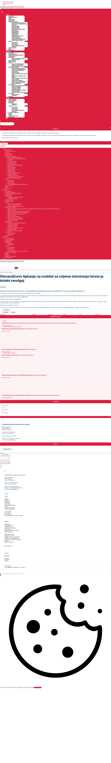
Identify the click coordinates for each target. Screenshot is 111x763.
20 (5, 542)
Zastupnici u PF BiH (9, 616)
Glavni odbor (7, 609)
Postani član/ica (7, 626)
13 (5, 541)
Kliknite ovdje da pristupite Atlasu (10, 137)
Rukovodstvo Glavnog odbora (11, 611)
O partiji (6, 579)
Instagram (6, 493)
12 (3, 541)
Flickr (5, 491)
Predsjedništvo (8, 607)
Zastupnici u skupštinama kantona (12, 620)
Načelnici (6, 621)
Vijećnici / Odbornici (9, 622)
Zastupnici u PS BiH (9, 615)
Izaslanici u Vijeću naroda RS (11, 618)
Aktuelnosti (6, 312)
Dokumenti (7, 582)
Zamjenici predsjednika (9, 608)
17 (0, 542)
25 (2, 544)
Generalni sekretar (9, 606)
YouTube (6, 490)
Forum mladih (7, 592)
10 (0, 541)
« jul (1, 547)
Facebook (6, 486)
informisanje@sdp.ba (10, 520)
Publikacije (7, 583)
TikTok (6, 641)
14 (6, 541)
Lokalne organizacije (9, 589)
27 (5, 544)
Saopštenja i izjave (9, 478)
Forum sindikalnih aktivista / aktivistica (13, 596)
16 (9, 541)
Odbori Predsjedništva (9, 588)
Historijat (6, 580)
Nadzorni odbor (8, 612)
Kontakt (6, 587)
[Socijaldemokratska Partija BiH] (2, 9)
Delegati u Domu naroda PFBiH (12, 617)
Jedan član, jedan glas (9, 585)
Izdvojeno (13, 312)
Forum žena (7, 593)
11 (2, 541)
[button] (3, 7)
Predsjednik (7, 604)
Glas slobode (7, 584)
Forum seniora (8, 594)
